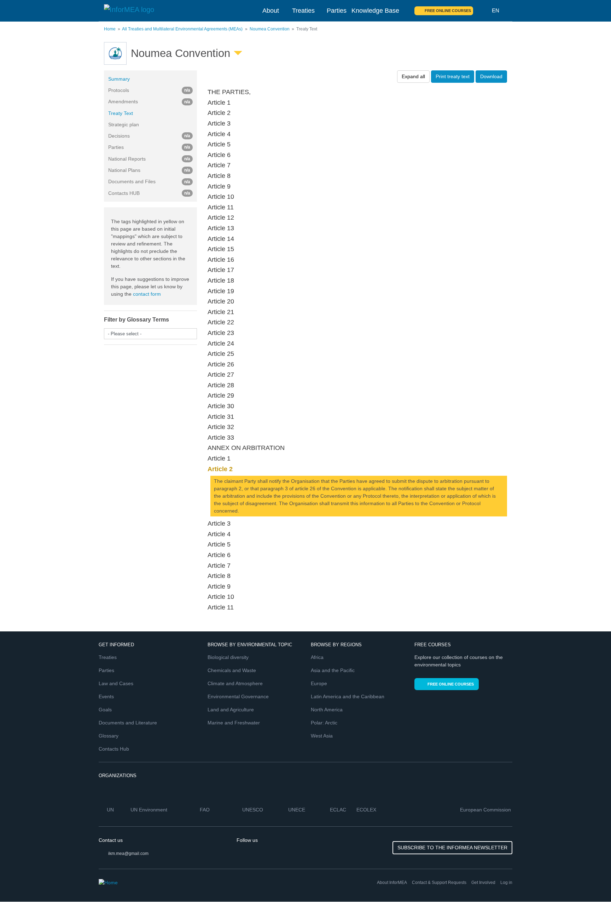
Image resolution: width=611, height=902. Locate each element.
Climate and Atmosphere (235, 683)
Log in (506, 882)
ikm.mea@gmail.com (128, 853)
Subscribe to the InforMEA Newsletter (452, 847)
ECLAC (339, 810)
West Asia (322, 736)
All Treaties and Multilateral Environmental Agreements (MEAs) (182, 29)
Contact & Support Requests (439, 882)
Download (491, 76)
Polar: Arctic (324, 722)
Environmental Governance (238, 696)
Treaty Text (120, 113)
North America (327, 709)
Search (482, 10)
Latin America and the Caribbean (347, 696)
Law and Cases (116, 683)
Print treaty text (453, 76)
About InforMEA (392, 882)
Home (110, 29)
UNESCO (253, 810)
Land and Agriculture (231, 709)
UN (111, 810)
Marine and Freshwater (234, 722)
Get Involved (483, 882)
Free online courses (448, 10)
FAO (205, 810)
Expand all (413, 76)
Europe (319, 683)
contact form (147, 294)
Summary (119, 79)
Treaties (303, 10)
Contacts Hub (114, 749)
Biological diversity (228, 657)
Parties (337, 10)
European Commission (486, 810)
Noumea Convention (270, 29)
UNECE (297, 810)
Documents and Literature (128, 722)
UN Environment (149, 810)
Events (106, 696)
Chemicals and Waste (232, 670)
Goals (105, 709)
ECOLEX (367, 810)
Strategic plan (123, 124)
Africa (317, 657)
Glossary (108, 736)
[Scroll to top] (590, 881)
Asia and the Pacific (333, 670)
